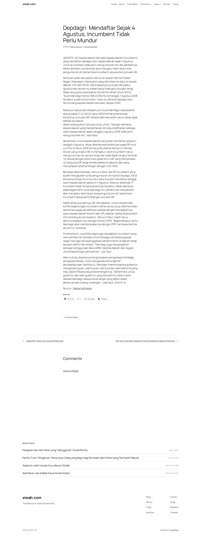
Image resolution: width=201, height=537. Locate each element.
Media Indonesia (82, 288)
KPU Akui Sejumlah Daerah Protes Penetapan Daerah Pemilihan (145, 340)
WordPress (174, 530)
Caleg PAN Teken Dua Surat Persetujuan (45, 340)
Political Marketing (90, 47)
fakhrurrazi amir (76, 47)
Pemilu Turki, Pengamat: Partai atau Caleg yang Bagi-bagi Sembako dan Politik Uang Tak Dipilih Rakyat (81, 457)
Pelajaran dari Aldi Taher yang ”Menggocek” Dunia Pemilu (55, 450)
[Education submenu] (151, 4)
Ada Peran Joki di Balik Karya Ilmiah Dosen (46, 473)
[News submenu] (160, 4)
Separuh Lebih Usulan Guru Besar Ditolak (46, 465)
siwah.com (29, 4)
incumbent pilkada (71, 317)
